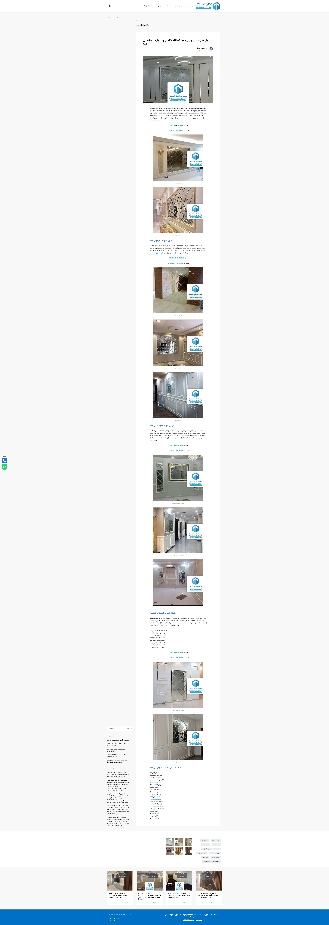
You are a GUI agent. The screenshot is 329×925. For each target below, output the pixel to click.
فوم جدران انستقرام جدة (156, 806)
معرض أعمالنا (158, 6)
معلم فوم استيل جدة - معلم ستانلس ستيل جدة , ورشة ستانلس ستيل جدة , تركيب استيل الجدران (118, 807)
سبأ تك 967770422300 (188, 920)
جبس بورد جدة (206, 844)
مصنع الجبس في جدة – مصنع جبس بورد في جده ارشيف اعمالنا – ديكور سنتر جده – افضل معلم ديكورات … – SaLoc (118, 782)
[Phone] (4, 460)
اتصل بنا (146, 6)
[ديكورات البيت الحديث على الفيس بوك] (118, 919)
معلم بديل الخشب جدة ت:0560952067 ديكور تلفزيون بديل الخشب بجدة (118, 823)
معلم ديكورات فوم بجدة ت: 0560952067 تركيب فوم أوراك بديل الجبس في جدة (117, 800)
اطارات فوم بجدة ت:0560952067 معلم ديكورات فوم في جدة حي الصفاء (118, 811)
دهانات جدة (216, 849)
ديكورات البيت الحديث (214, 853)
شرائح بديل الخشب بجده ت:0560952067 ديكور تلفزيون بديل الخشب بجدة (208, 895)
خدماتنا (152, 6)
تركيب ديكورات (216, 844)
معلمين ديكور (207, 861)
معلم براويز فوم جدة (155, 799)
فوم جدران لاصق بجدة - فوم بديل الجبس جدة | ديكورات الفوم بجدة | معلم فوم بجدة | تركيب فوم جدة (118, 819)
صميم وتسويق (198, 920)
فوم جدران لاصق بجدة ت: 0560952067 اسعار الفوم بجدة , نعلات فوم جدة (179, 895)
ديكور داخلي (205, 857)
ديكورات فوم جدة (215, 857)
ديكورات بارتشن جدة (201, 853)
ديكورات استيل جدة (206, 849)
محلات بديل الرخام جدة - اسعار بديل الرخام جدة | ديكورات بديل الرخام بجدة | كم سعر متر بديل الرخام (117, 796)
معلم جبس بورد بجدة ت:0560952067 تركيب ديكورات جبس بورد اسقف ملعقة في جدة (117, 788)
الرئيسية (166, 6)
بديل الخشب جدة (215, 840)
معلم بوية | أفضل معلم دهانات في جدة (118, 740)
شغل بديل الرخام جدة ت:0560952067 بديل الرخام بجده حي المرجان (118, 895)
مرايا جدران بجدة (216, 861)
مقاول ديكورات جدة (203, 48)
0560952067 (180, 125)
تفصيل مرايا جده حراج (155, 782)
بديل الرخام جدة (205, 840)
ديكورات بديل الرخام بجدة (157, 253)
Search (111, 728)
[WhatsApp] (4, 467)
